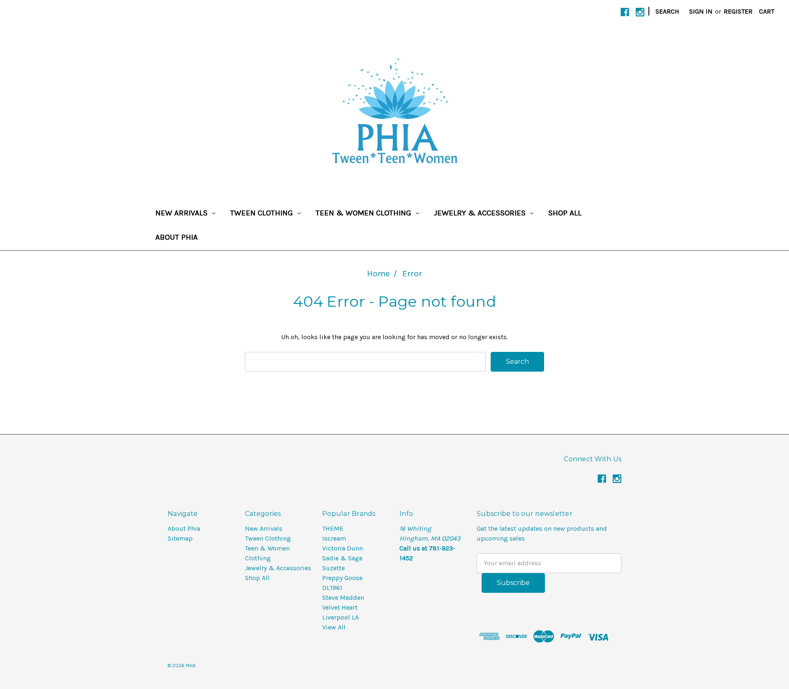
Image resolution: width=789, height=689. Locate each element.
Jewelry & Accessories (481, 212)
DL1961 (332, 588)
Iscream (334, 538)
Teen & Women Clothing (364, 212)
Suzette (333, 568)
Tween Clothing (262, 212)
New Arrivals (182, 212)
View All (334, 627)
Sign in (701, 11)
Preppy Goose (342, 578)
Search (667, 11)
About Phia (176, 237)
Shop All (564, 212)
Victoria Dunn (342, 548)
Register (738, 11)
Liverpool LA (340, 617)
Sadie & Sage (342, 558)
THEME (332, 528)
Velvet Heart (340, 607)
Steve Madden (343, 597)
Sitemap (180, 538)
